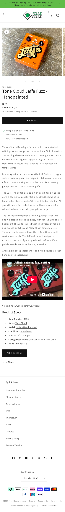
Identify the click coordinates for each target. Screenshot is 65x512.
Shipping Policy (13, 397)
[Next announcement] (59, 4)
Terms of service (16, 505)
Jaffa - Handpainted (26, 327)
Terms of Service (14, 445)
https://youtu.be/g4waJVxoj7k (24, 305)
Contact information (49, 505)
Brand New (26, 331)
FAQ (8, 411)
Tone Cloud (21, 323)
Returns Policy (13, 404)
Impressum (11, 417)
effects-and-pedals (31, 339)
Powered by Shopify (27, 501)
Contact (10, 431)
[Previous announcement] (5, 4)
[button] (6, 15)
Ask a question (14, 352)
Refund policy (43, 501)
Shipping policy (32, 505)
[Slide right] (39, 81)
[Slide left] (26, 81)
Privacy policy (57, 501)
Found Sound (14, 501)
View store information (17, 138)
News (8, 424)
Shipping (17, 112)
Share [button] (11, 362)
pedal (54, 339)
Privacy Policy (12, 438)
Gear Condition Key (15, 390)
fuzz (46, 339)
